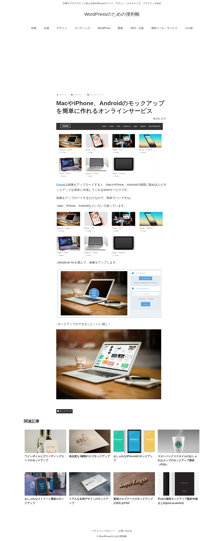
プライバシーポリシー (103, 531)
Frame (60, 184)
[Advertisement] (112, 60)
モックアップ (66, 411)
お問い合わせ (125, 531)
